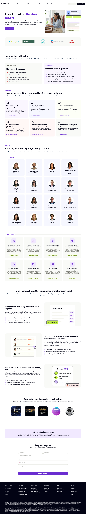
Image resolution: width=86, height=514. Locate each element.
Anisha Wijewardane (34, 189)
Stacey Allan (16, 206)
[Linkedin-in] (75, 499)
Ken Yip (52, 222)
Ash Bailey (34, 222)
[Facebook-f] (78, 499)
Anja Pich (52, 171)
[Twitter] (73, 499)
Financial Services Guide (13, 511)
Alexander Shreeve (70, 189)
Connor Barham (52, 206)
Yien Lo (16, 188)
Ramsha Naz (70, 222)
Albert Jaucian (70, 206)
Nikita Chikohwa (34, 206)
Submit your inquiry (43, 473)
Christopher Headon (52, 189)
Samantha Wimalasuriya (70, 170)
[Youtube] (80, 499)
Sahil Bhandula (34, 171)
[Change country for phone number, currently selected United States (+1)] (19, 462)
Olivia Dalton (16, 171)
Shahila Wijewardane (16, 222)
